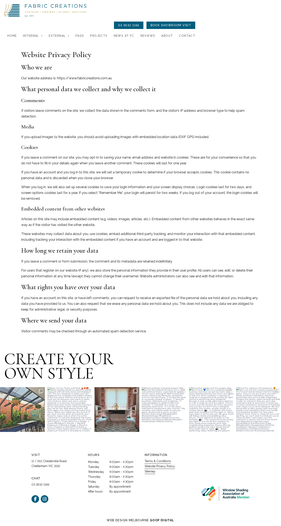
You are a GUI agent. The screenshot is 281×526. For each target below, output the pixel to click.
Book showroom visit (171, 25)
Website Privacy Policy (160, 466)
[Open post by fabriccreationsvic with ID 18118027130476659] (69, 409)
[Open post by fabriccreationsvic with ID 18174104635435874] (211, 409)
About (167, 35)
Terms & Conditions (158, 461)
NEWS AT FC (124, 35)
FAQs (79, 35)
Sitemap (150, 471)
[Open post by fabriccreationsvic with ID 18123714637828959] (22, 409)
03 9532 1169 (128, 25)
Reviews (147, 35)
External (57, 35)
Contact (187, 35)
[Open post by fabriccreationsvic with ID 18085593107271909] (258, 409)
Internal (31, 35)
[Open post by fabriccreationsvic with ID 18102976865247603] (164, 409)
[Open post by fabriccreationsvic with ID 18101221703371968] (116, 409)
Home (12, 35)
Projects (98, 35)
